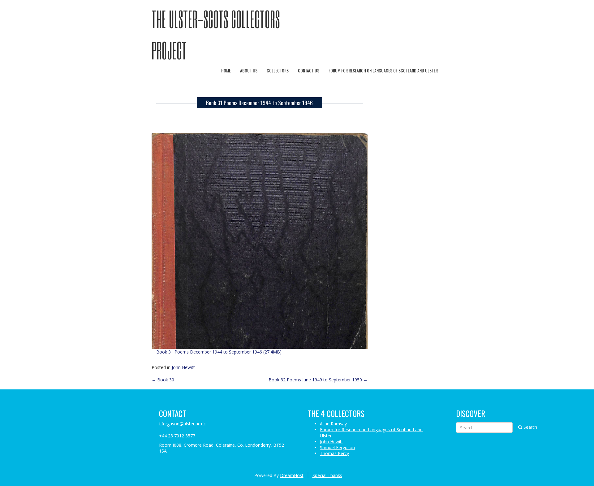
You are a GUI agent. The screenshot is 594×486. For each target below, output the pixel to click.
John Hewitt (183, 367)
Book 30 (163, 380)
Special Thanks (327, 475)
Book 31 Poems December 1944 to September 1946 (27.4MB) (219, 352)
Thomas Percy (334, 453)
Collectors (278, 70)
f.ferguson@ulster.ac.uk (182, 424)
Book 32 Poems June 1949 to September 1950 (318, 380)
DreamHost (291, 475)
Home (226, 70)
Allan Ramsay (333, 424)
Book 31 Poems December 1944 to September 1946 (259, 103)
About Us (248, 70)
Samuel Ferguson (337, 447)
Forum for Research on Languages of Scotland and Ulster (383, 70)
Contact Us (308, 70)
